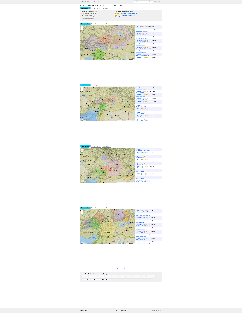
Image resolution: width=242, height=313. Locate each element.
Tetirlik (137, 41)
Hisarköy (137, 38)
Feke (137, 157)
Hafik (137, 164)
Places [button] (103, 1)
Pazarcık (137, 160)
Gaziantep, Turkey (93, 275)
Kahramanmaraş (142, 41)
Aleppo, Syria (108, 275)
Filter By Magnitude (95, 8)
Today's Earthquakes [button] (95, 1)
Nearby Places (106, 8)
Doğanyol (138, 92)
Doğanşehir (138, 120)
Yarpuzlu (124, 16)
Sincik (137, 55)
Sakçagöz (125, 15)
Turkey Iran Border (105, 279)
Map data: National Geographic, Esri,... (123, 59)
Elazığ (141, 52)
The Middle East (85, 275)
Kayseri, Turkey (101, 275)
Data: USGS (123, 310)
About (117, 310)
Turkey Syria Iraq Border (120, 277)
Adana (140, 45)
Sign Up (159, 1)
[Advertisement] (118, 72)
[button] (117, 38)
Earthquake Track (84, 1)
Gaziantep (129, 15)
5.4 (119, 16)
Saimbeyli (138, 106)
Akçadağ (137, 239)
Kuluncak (138, 174)
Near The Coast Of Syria (94, 277)
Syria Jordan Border (86, 279)
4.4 (121, 15)
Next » (124, 268)
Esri (133, 59)
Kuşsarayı (138, 52)
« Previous (119, 268)
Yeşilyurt (137, 232)
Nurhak (137, 59)
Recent (84, 8)
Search (150, 1)
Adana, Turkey (115, 275)
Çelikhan (137, 181)
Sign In (155, 1)
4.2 (120, 13)
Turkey (136, 13)
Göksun (137, 243)
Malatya (137, 34)
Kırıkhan (137, 96)
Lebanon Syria (129, 277)
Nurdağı (137, 99)
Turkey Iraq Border (137, 277)
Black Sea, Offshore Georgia (147, 277)
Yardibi (137, 45)
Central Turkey (85, 277)
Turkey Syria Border (151, 275)
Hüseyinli (124, 13)
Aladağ (137, 229)
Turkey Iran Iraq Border (96, 279)
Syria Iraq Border (111, 277)
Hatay (141, 96)
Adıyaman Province (131, 13)
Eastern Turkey (103, 277)
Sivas (139, 164)
